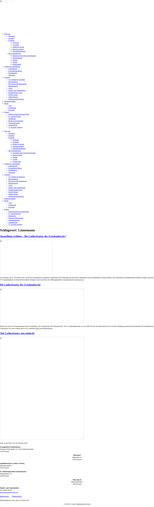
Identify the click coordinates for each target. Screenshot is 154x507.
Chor (10, 106)
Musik (6, 103)
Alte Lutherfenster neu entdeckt (17, 333)
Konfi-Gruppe (13, 95)
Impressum (4, 496)
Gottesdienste (12, 69)
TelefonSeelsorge (14, 123)
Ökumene (11, 75)
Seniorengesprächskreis (16, 99)
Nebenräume (17, 64)
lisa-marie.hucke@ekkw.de (9, 492)
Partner (6, 112)
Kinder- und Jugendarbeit (16, 90)
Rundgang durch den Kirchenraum (24, 56)
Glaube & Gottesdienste (12, 66)
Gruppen (7, 77)
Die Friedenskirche (14, 53)
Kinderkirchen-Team (15, 93)
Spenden (11, 38)
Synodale (16, 45)
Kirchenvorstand (18, 49)
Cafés (10, 88)
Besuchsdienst (13, 82)
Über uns (7, 34)
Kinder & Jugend (18, 47)
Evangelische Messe (15, 71)
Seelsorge (16, 43)
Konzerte (11, 110)
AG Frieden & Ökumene (16, 80)
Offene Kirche (13, 97)
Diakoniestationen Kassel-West (18, 114)
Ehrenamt (11, 36)
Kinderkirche (12, 73)
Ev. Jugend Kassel (14, 116)
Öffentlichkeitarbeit (19, 51)
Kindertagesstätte (10, 101)
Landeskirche (12, 125)
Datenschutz (17, 496)
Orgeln (15, 62)
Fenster (15, 60)
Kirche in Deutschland (15, 121)
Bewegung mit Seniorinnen (17, 84)
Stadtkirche (12, 119)
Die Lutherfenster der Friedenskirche (20, 284)
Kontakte (11, 40)
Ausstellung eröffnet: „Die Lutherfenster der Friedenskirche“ (33, 236)
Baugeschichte (17, 58)
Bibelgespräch (13, 86)
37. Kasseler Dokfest (15, 127)
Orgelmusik (12, 108)
